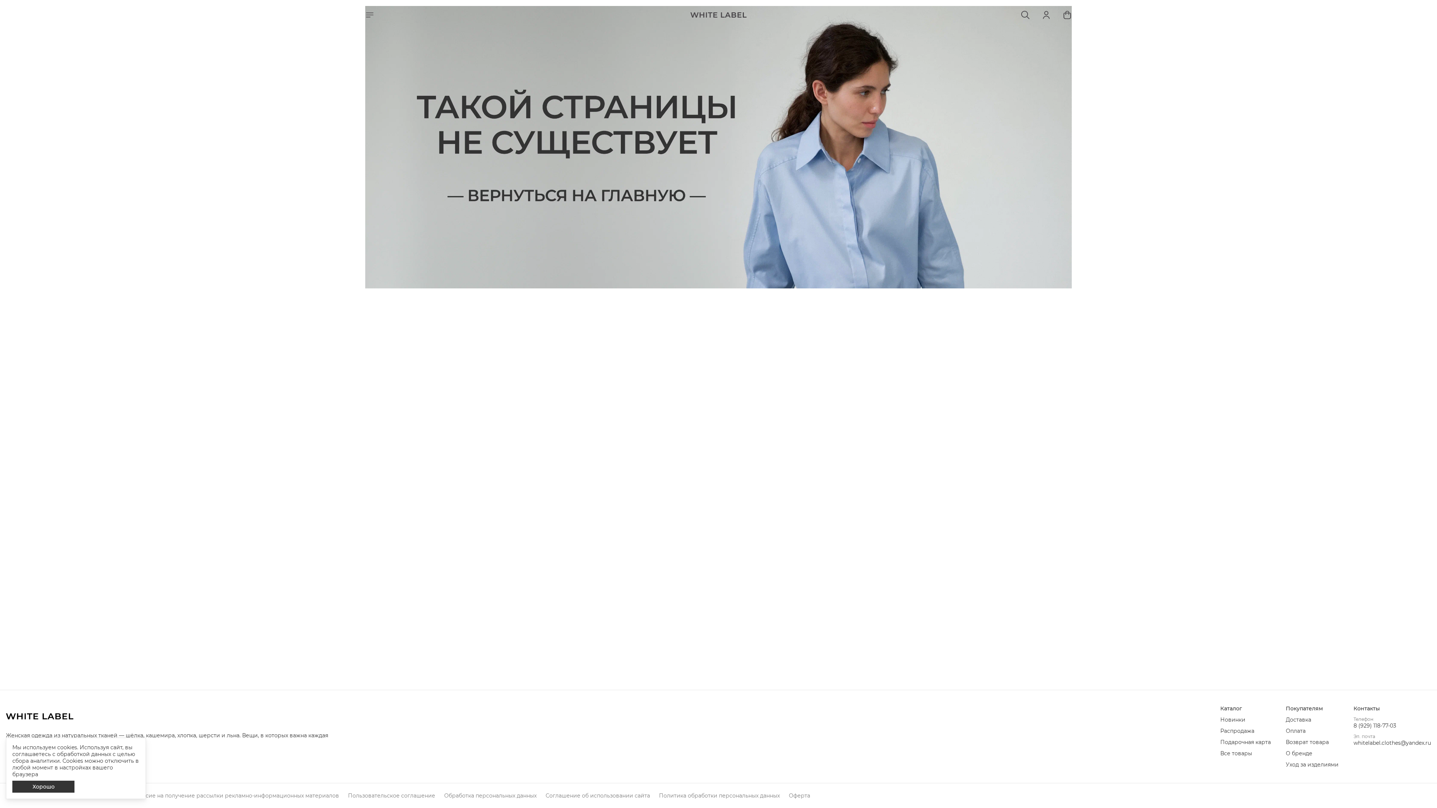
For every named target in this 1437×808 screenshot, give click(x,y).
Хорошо (44, 786)
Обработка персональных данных (490, 795)
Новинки (1232, 719)
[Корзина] (1067, 14)
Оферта (799, 795)
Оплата (1296, 731)
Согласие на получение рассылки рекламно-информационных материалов (234, 795)
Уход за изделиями (1312, 764)
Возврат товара (1307, 742)
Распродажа (1237, 731)
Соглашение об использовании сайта (598, 795)
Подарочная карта (1245, 742)
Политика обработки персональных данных (719, 795)
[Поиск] (1025, 14)
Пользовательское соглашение (391, 795)
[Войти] (1046, 14)
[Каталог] (369, 14)
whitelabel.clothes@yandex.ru (1392, 743)
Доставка (1298, 719)
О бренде (1299, 753)
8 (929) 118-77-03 (1375, 725)
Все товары (1236, 753)
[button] (1245, 708)
